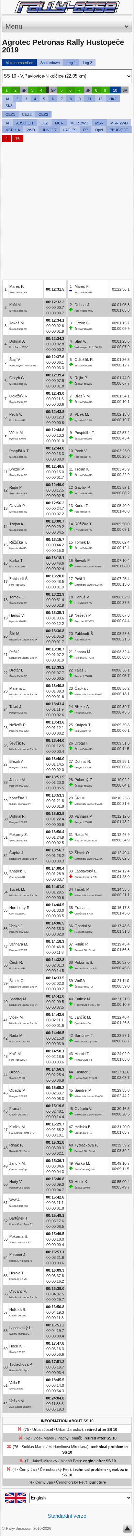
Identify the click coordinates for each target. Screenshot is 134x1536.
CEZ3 (43, 114)
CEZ (44, 123)
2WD (31, 130)
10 (115, 90)
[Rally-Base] (67, 7)
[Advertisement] (67, 212)
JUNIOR (49, 130)
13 (100, 99)
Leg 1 (71, 63)
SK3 (8, 106)
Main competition (19, 63)
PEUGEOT (119, 130)
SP (24, 90)
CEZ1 (10, 114)
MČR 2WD (79, 123)
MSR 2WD (119, 123)
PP (85, 130)
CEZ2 (27, 114)
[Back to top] (127, 1530)
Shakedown (50, 63)
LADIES (69, 130)
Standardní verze (67, 1516)
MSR (99, 123)
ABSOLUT (25, 123)
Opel (99, 130)
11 (89, 99)
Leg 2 (87, 63)
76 (17, 139)
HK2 (112, 99)
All (7, 99)
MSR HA (12, 130)
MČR (59, 123)
